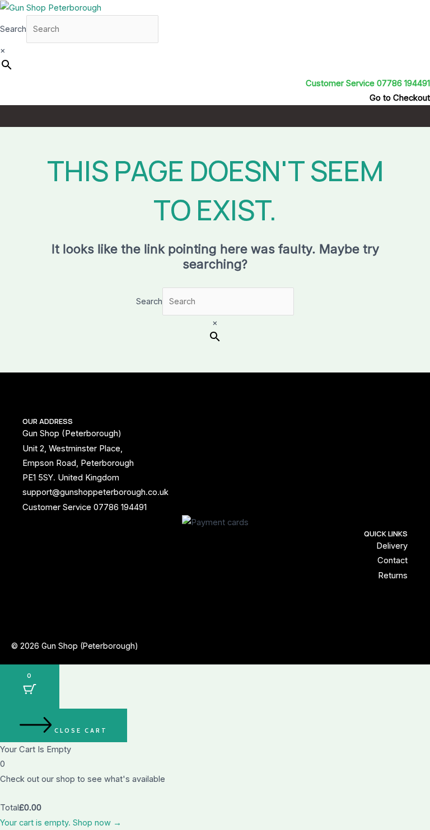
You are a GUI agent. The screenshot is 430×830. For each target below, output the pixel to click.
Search (13, 29)
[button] (215, 115)
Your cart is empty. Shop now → (60, 823)
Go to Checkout (400, 98)
